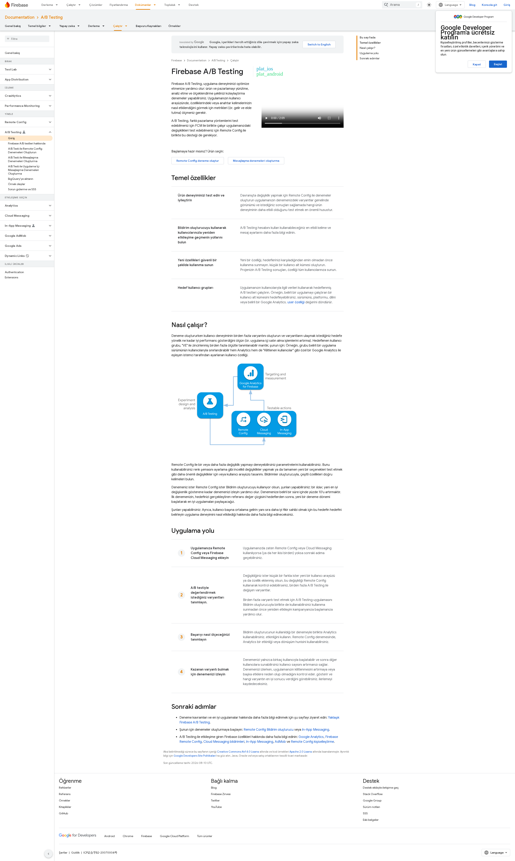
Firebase (176, 60)
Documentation (19, 17)
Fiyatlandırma (119, 5)
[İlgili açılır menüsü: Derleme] (58, 5)
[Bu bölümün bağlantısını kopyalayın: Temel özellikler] (220, 178)
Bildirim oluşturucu (280, 730)
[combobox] (402, 4)
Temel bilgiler (37, 26)
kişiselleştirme (312, 742)
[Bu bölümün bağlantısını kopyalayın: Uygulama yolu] (218, 531)
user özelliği (296, 302)
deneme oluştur (197, 161)
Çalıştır (71, 5)
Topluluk (169, 5)
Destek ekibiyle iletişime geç (381, 787)
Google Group (372, 800)
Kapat (477, 64)
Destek (194, 5)
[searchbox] (27, 39)
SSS (365, 813)
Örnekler (174, 26)
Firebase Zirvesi (221, 794)
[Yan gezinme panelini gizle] (48, 854)
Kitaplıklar (65, 807)
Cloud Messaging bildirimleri (223, 742)
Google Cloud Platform (174, 836)
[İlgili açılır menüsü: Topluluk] (180, 5)
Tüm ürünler (204, 836)
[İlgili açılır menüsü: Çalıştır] (80, 5)
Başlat (498, 64)
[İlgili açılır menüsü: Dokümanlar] (156, 5)
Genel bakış (13, 26)
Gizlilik (75, 852)
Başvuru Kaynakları (148, 26)
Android (109, 836)
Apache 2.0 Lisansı (300, 751)
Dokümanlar (143, 5)
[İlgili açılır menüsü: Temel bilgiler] (51, 26)
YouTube (216, 807)
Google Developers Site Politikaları (195, 755)
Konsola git (489, 5)
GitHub (63, 813)
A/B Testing (52, 17)
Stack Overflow (373, 794)
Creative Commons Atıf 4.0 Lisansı (238, 751)
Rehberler (65, 787)
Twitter (215, 800)
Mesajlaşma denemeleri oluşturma (256, 161)
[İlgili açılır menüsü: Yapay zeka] (79, 26)
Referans (64, 794)
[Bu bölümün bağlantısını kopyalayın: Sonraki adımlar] (220, 707)
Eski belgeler (371, 820)
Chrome (128, 836)
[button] (24, 69)
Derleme (47, 5)
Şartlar (63, 852)
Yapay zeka (67, 26)
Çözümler (95, 5)
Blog (472, 5)
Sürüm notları (371, 807)
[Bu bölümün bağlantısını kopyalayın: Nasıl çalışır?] (211, 325)
